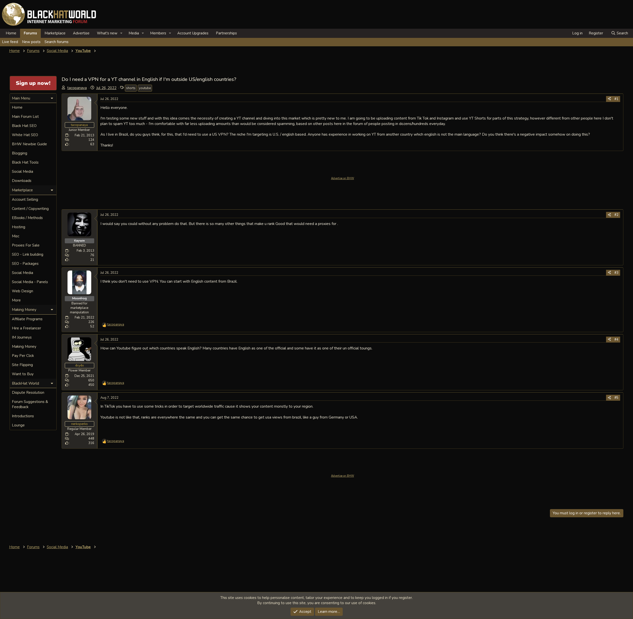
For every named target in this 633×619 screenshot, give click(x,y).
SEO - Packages (25, 263)
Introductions (23, 416)
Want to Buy (23, 373)
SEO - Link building (27, 254)
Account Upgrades (192, 33)
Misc (15, 236)
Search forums (56, 41)
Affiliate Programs (27, 319)
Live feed (10, 41)
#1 (616, 99)
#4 (616, 339)
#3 (616, 273)
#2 (616, 215)
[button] (121, 33)
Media (134, 33)
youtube (145, 88)
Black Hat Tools (25, 162)
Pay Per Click (23, 355)
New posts (31, 41)
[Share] (609, 99)
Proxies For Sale (26, 245)
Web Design (22, 291)
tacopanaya (77, 87)
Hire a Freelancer (26, 328)
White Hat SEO (25, 134)
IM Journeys (22, 337)
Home (11, 33)
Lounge (18, 425)
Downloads (21, 180)
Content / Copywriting (30, 208)
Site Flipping (22, 364)
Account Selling (25, 199)
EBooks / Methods (27, 217)
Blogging (19, 153)
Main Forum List (25, 116)
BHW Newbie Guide (29, 144)
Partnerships (226, 33)
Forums (30, 33)
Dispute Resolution (28, 392)
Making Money (24, 346)
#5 (616, 398)
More (16, 300)
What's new (107, 33)
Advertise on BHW (342, 178)
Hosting (18, 226)
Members (158, 33)
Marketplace (55, 33)
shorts (131, 88)
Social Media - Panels (30, 281)
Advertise (81, 33)
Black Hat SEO (24, 125)
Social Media (22, 171)
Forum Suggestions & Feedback (30, 404)
